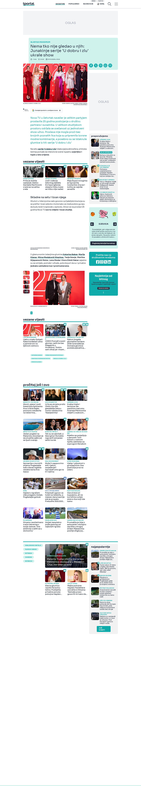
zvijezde (28, 557)
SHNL (102, 4)
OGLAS (70, 23)
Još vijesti (102, 629)
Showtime (60, 4)
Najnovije (88, 4)
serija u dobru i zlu (59, 358)
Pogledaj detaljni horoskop (103, 243)
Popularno (74, 4)
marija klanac (36, 362)
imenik (94, 1)
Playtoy (100, 1)
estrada (28, 553)
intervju (28, 561)
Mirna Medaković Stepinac (54, 355)
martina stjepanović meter (41, 358)
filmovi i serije (31, 549)
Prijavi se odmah (103, 288)
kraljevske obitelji (33, 545)
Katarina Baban (37, 355)
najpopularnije (100, 546)
